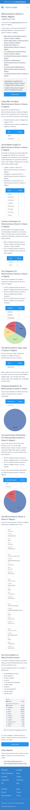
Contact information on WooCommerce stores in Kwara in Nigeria (15, 47)
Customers (19, 780)
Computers (10, 318)
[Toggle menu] (27, 7)
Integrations (5, 780)
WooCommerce (17, 22)
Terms (18, 795)
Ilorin (9, 135)
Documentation (6, 795)
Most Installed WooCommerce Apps (15, 763)
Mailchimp (11, 367)
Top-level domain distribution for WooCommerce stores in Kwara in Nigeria (15, 69)
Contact (18, 776)
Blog (17, 783)
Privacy (18, 792)
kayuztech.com (12, 635)
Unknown (11, 138)
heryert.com (11, 585)
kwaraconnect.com (14, 560)
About (18, 773)
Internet (9, 312)
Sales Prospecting (7, 773)
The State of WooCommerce (13, 761)
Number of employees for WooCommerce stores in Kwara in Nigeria (15, 62)
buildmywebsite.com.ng (15, 610)
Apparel (9, 315)
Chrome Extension (20, 1)
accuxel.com (12, 536)
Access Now (15, 94)
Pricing (3, 792)
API (2, 783)
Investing (4, 776)
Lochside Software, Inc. (8, 806)
